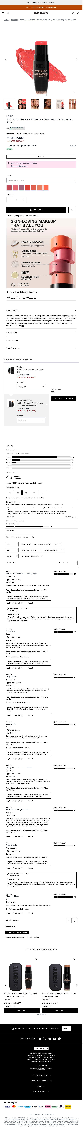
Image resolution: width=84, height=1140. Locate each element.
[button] (41, 129)
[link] (73, 13)
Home (6, 20)
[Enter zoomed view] (74, 92)
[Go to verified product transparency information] (15, 128)
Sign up (66, 1029)
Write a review (28, 133)
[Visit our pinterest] (59, 1038)
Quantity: (10, 195)
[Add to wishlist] (72, 210)
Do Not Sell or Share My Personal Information (41, 1069)
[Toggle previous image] (5, 59)
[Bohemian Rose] (9, 188)
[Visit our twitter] (44, 1038)
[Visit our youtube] (54, 1038)
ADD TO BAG (21, 1010)
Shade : (9, 176)
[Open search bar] (7, 13)
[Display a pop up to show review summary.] (20, 1003)
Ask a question (39, 133)
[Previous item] (5, 985)
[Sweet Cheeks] (33, 188)
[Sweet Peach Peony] (40, 188)
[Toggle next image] (77, 59)
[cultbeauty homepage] (41, 13)
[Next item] (77, 985)
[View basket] (78, 13)
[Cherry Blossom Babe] (15, 188)
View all (73, 146)
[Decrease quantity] (9, 199)
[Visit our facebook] (39, 1038)
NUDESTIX (10, 116)
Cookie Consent (41, 1066)
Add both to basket (63, 398)
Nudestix (14, 20)
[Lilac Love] (21, 188)
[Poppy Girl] (27, 188)
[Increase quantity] (23, 199)
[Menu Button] (2, 13)
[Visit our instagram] (49, 1038)
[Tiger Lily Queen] (46, 188)
